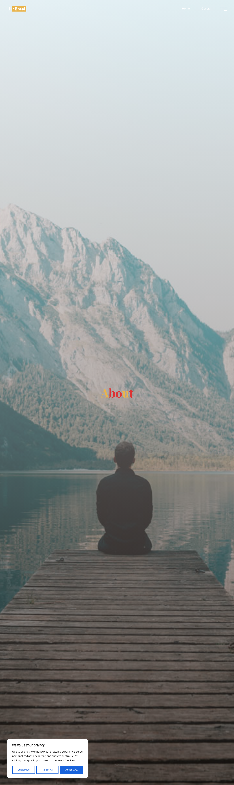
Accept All (71, 769)
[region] (47, 758)
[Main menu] (223, 9)
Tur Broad (16, 9)
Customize (24, 769)
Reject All (47, 769)
